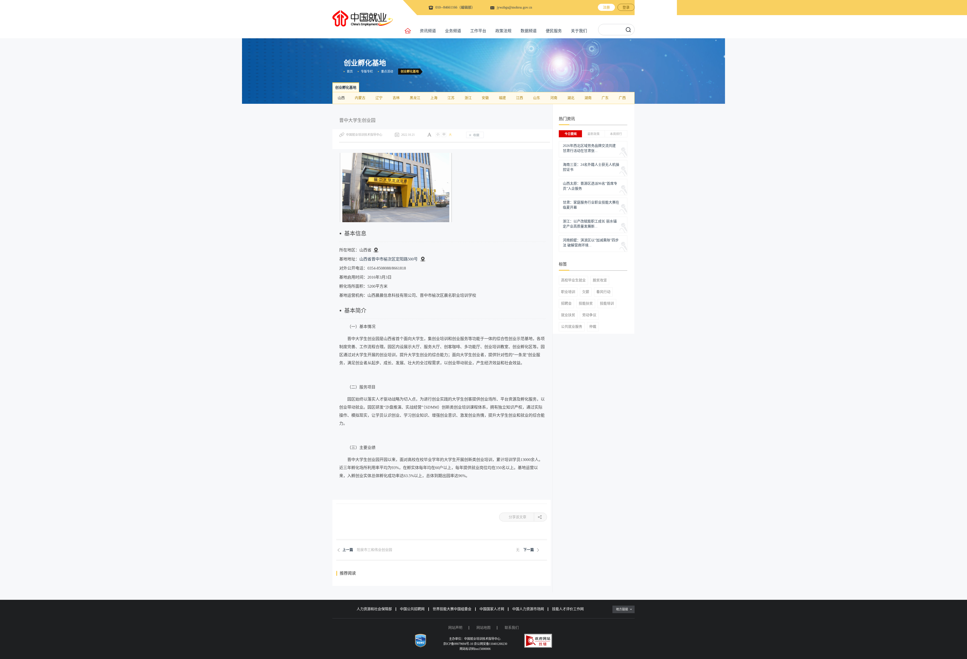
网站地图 (483, 628)
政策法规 (503, 31)
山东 (536, 98)
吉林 (396, 98)
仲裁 (592, 326)
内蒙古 (360, 98)
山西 (341, 98)
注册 (606, 7)
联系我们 (512, 628)
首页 (350, 71)
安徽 (485, 98)
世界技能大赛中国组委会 (452, 609)
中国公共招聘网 (412, 609)
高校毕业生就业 (573, 280)
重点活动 (387, 71)
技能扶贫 (586, 303)
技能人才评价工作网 (568, 609)
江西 (519, 98)
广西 (622, 98)
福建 (502, 98)
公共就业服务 (571, 326)
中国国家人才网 (491, 609)
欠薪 (585, 292)
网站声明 (455, 628)
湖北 (570, 98)
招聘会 (566, 303)
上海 (433, 98)
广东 (605, 98)
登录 (626, 7)
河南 (553, 98)
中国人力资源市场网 (528, 609)
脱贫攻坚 (600, 280)
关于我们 (579, 31)
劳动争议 (589, 315)
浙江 (468, 98)
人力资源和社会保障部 (374, 609)
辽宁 (379, 98)
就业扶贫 (568, 315)
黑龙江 (415, 98)
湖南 (588, 98)
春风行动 (603, 292)
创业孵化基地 (410, 71)
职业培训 (568, 292)
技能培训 (607, 303)
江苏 (451, 98)
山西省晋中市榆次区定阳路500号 (388, 259)
